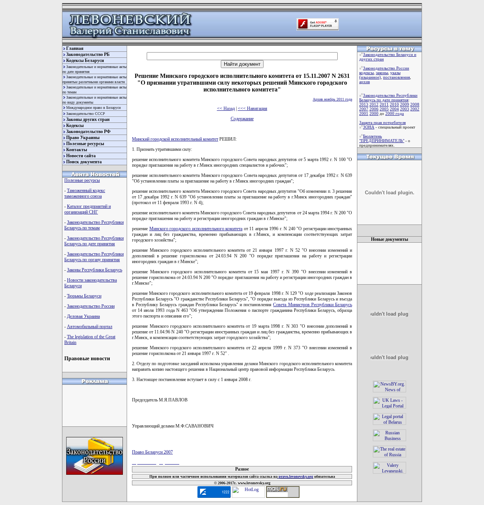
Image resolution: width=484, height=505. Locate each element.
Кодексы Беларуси (85, 60)
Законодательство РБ (88, 54)
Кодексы (75, 125)
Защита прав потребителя (382, 122)
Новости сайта (81, 155)
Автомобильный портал (89, 326)
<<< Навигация (252, 108)
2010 (394, 104)
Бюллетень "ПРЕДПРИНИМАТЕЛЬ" (381, 138)
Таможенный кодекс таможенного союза (84, 193)
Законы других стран (88, 119)
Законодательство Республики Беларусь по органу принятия (94, 256)
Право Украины (82, 137)
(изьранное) (370, 77)
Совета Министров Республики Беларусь (312, 304)
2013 (363, 104)
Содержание (242, 118)
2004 (394, 109)
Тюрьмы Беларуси (84, 296)
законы (382, 72)
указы (395, 72)
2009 (404, 104)
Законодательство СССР (85, 114)
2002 (414, 109)
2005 (384, 109)
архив (364, 81)
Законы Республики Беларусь (94, 270)
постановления (396, 77)
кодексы (366, 72)
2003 (404, 109)
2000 (374, 113)
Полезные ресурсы (85, 143)
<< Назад (226, 108)
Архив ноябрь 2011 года (332, 99)
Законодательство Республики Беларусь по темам (94, 225)
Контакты (76, 149)
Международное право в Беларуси (93, 107)
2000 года (394, 113)
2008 (414, 104)
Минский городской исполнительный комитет (175, 139)
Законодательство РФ (88, 131)
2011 (384, 104)
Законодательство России (91, 306)
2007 (363, 109)
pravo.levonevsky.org (295, 476)
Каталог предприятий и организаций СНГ (87, 209)
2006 (374, 109)
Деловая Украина (83, 316)
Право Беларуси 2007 (152, 452)
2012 (374, 104)
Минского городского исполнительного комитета (196, 228)
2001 (363, 113)
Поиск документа (84, 161)
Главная (75, 48)
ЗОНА (368, 127)
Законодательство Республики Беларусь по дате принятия (94, 240)
